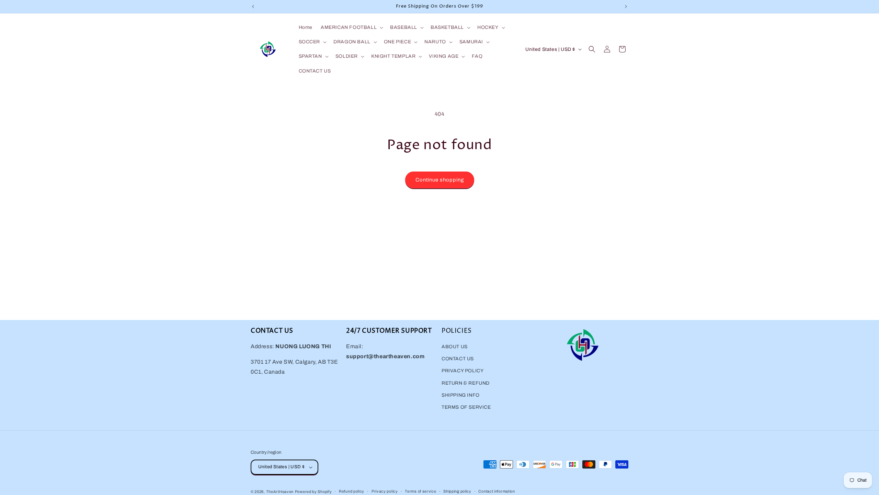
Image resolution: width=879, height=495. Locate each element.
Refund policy (351, 491)
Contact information (496, 491)
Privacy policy (385, 491)
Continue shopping (439, 180)
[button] (351, 27)
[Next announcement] (625, 6)
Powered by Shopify (313, 492)
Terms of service (420, 491)
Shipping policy (457, 491)
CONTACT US (458, 358)
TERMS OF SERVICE (466, 407)
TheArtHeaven (280, 492)
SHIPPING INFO (461, 395)
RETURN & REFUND (466, 383)
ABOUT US (455, 346)
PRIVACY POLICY (462, 370)
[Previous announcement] (253, 6)
